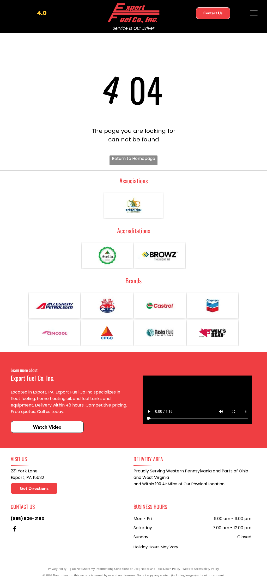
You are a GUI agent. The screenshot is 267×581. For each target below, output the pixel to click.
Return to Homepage (133, 158)
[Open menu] (254, 13)
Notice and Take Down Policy (160, 569)
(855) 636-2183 (27, 519)
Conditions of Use (126, 569)
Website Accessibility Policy (201, 569)
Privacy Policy (57, 569)
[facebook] (15, 529)
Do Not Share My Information (92, 569)
